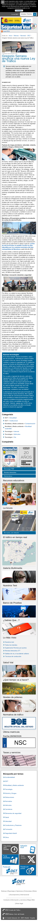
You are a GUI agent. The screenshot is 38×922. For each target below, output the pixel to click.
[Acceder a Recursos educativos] (19, 494)
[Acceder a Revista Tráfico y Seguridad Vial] (19, 26)
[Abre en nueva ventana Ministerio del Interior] (11, 20)
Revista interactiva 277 (12, 650)
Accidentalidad (10, 777)
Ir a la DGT (15, 14)
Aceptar (19, 10)
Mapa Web (31, 900)
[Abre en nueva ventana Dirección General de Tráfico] (27, 20)
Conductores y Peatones (13, 825)
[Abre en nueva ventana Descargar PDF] (10, 457)
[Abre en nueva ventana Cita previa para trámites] (10, 849)
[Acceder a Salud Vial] (19, 671)
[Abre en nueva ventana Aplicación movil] (27, 849)
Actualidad (13, 418)
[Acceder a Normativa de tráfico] (19, 723)
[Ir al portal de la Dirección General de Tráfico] (19, 882)
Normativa (8, 801)
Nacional (23, 35)
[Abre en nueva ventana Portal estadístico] (10, 859)
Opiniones (19, 891)
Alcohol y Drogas (10, 793)
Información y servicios (18, 900)
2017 (28, 35)
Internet (16, 431)
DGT (6, 781)
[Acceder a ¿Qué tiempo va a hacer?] (19, 688)
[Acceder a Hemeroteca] (26, 457)
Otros (7, 837)
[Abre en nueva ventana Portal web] (10, 870)
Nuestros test (9, 642)
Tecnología (8, 789)
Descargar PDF (9, 469)
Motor (35, 891)
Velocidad (8, 821)
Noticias (16, 35)
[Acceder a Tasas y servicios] (19, 760)
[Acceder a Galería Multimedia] (19, 577)
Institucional (14, 421)
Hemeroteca (8, 476)
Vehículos (17, 434)
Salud (7, 817)
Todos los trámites (11, 645)
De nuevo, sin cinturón (11, 533)
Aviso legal (19, 903)
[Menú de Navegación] (3, 2)
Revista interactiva (10, 472)
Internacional (24, 894)
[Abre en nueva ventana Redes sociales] (27, 859)
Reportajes (11, 891)
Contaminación (30, 423)
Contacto (6, 900)
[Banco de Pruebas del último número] (19, 611)
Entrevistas (28, 891)
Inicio (10, 35)
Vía (15, 437)
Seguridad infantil (11, 833)
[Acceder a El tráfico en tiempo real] (19, 552)
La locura (19, 522)
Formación (8, 829)
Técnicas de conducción (13, 656)
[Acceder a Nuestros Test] (19, 594)
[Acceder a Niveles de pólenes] (19, 706)
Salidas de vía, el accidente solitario (17, 653)
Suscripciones (14, 894)
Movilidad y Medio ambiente (14, 785)
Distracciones (9, 797)
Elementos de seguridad (13, 813)
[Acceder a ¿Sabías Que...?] (19, 629)
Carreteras (8, 809)
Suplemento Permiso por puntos (16, 648)
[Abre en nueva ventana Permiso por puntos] (27, 870)
